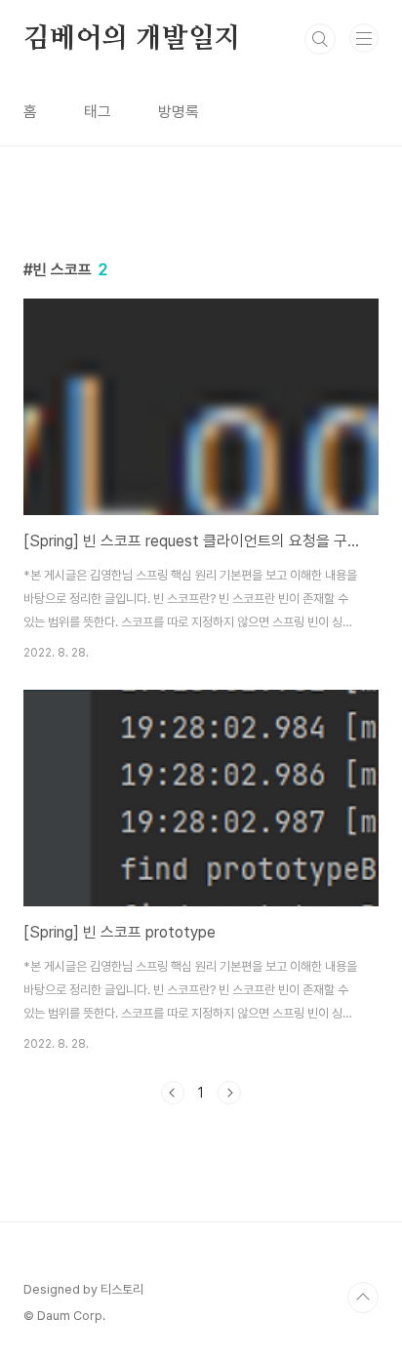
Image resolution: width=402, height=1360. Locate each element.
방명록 (178, 111)
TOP (363, 1297)
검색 (320, 39)
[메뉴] (364, 38)
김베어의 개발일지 (131, 39)
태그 (97, 111)
